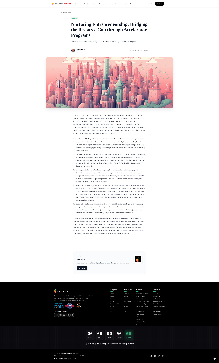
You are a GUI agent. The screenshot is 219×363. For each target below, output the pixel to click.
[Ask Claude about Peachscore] (64, 315)
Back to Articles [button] (67, 12)
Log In (150, 3)
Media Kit (113, 309)
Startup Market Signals (142, 304)
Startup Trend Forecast (142, 306)
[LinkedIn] (151, 356)
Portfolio (112, 296)
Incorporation (127, 301)
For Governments (157, 311)
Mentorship (127, 304)
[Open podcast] (214, 358)
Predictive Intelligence (159, 306)
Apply (158, 3)
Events (125, 311)
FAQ (137, 316)
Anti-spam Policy (140, 321)
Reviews (94, 3)
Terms (137, 324)
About (112, 293)
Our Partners (156, 298)
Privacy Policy (139, 319)
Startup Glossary (140, 314)
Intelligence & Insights (159, 301)
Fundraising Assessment (142, 298)
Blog (111, 311)
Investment (127, 298)
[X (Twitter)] (155, 356)
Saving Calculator (140, 296)
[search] (92, 321)
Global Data (156, 304)
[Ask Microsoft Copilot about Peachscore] (72, 315)
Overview (126, 293)
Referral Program (140, 311)
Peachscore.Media (115, 304)
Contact (112, 306)
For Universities (157, 314)
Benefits (86, 3)
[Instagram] (159, 356)
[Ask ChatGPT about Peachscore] (55, 315)
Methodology (156, 296)
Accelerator (78, 3)
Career (112, 301)
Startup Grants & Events (142, 309)
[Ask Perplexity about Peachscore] (68, 315)
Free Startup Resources (142, 293)
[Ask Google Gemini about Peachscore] (60, 315)
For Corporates (157, 309)
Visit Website (82, 268)
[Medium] (163, 356)
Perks (125, 309)
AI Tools (126, 306)
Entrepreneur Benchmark (142, 301)
